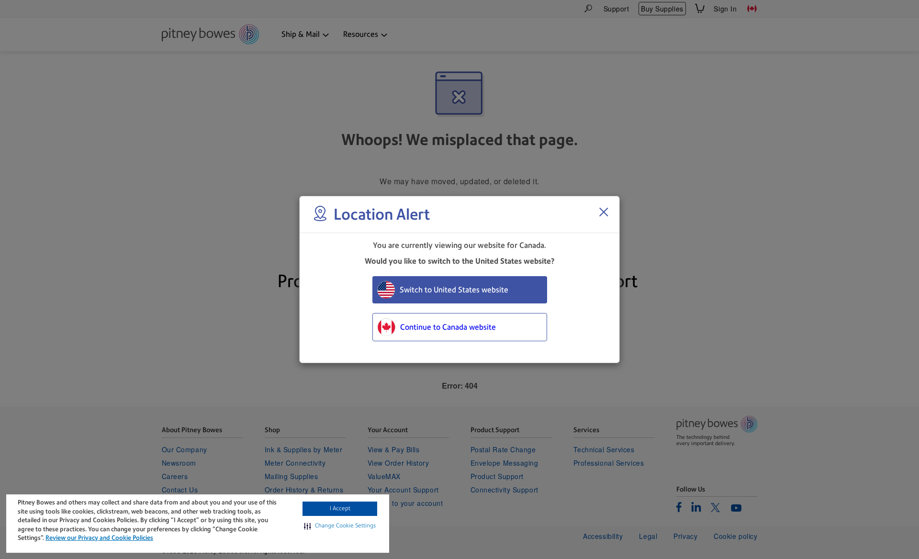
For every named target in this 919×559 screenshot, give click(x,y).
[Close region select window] (603, 212)
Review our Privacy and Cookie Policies (99, 537)
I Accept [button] (340, 508)
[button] (340, 526)
